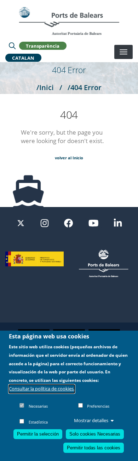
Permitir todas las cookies (93, 447)
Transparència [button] (42, 45)
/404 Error (85, 87)
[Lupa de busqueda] (12, 45)
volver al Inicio (69, 157)
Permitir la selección (38, 434)
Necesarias (38, 406)
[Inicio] (69, 21)
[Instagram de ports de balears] (44, 222)
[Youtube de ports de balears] (93, 222)
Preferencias (98, 406)
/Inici (45, 87)
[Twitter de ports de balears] (21, 222)
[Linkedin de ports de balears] (117, 222)
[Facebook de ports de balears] (68, 222)
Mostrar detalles (91, 420)
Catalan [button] (23, 57)
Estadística (38, 422)
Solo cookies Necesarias (94, 434)
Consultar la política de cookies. (42, 388)
